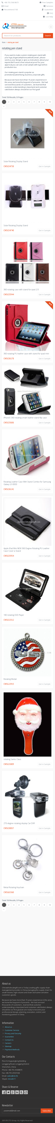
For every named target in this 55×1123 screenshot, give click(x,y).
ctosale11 (12, 1079)
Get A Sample (44, 166)
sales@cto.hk (12, 1076)
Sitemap (8, 1046)
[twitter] (8, 1092)
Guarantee (48, 9)
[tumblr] (21, 1092)
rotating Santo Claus (12, 759)
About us (8, 1027)
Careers (8, 1043)
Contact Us (9, 1040)
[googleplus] (13, 1092)
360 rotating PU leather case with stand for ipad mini (26, 353)
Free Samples (47, 2)
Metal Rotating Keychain (14, 887)
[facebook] (4, 1092)
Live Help (49, 16)
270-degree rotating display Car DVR (19, 823)
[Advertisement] (27, 942)
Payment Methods (12, 1049)
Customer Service (12, 1030)
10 (50, 102)
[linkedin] (17, 1092)
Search (48, 35)
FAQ (51, 13)
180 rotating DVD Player (14, 615)
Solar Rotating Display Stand (16, 161)
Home (3, 42)
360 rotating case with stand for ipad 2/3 (21, 289)
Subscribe (47, 1110)
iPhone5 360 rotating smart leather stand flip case (25, 417)
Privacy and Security (13, 1033)
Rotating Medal (10, 679)
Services (49, 6)
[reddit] (26, 1092)
